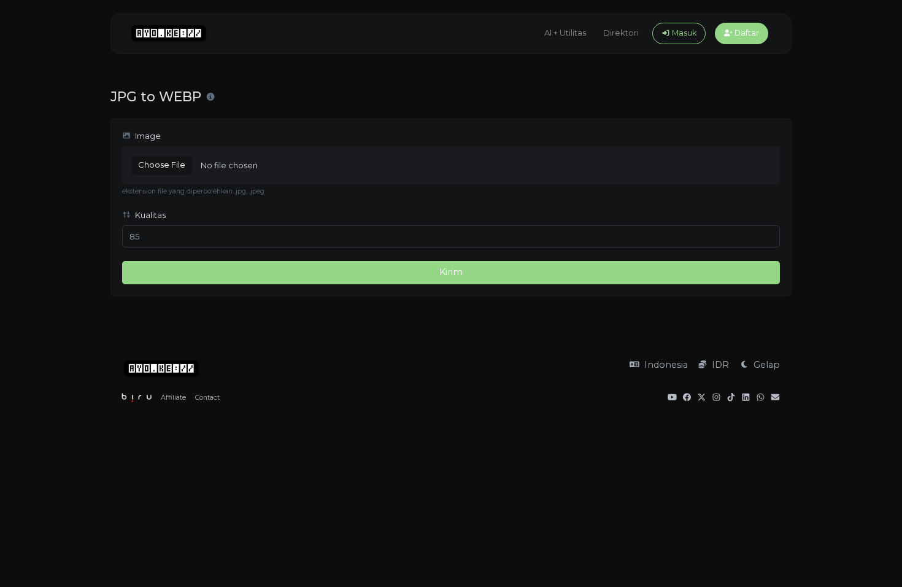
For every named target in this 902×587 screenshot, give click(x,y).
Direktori (621, 32)
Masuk (683, 32)
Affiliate (173, 398)
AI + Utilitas (565, 32)
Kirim (451, 272)
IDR (719, 364)
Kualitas (149, 215)
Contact (207, 398)
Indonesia (665, 364)
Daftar (746, 32)
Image (147, 136)
